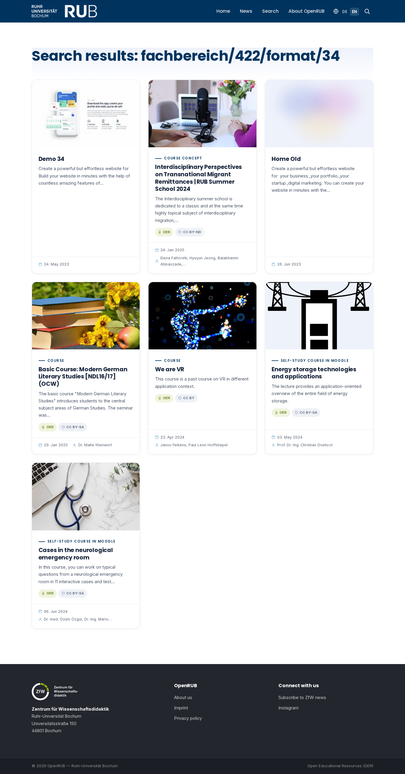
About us (183, 697)
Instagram (288, 708)
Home (223, 11)
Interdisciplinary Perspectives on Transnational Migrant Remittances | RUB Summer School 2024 (198, 178)
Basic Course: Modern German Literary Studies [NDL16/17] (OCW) (83, 376)
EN (354, 12)
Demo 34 (52, 159)
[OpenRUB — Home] (64, 11)
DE (344, 12)
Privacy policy (188, 718)
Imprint (181, 708)
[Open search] (367, 11)
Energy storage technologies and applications (314, 373)
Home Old (286, 159)
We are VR (169, 369)
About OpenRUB (306, 11)
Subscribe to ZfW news (302, 697)
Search (270, 11)
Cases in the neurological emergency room (76, 554)
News (246, 11)
